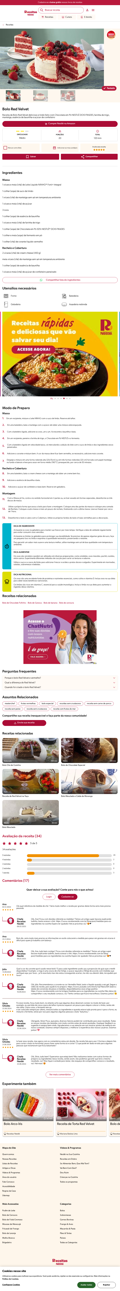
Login (49, 897)
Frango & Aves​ (66, 1224)
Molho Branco (8, 1238)
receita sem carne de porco (99, 703)
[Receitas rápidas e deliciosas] (60, 354)
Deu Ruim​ (64, 1173)
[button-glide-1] (58, 398)
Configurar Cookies (11, 1285)
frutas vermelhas (28, 703)
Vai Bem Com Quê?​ (68, 1168)
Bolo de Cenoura (9, 1215)
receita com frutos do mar (64, 709)
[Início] (31, 13)
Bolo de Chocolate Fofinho (14, 603)
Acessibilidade (8, 1186)
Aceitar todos (86, 1285)
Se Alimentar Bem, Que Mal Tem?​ (74, 1164)
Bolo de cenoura (66, 603)
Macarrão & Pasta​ (67, 1229)
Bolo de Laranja (9, 1233)
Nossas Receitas (9, 1159)
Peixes (63, 1238)
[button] (89, 157)
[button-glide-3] (64, 398)
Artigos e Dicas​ (9, 1168)
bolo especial (47, 703)
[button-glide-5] (70, 398)
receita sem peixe (12, 709)
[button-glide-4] (67, 398)
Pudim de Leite (8, 1211)
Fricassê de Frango (10, 1229)
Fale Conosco (8, 1182)
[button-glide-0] (55, 398)
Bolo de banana (50, 603)
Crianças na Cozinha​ (69, 1177)
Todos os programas (69, 1182)
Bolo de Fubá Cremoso (12, 1220)
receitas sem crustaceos (70, 703)
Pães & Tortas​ (66, 1233)
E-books (88, 17)
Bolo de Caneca (35, 603)
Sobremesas (65, 1215)
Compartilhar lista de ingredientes (63, 280)
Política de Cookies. (10, 1279)
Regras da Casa (9, 1191)
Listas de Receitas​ (10, 1164)
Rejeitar (106, 1285)
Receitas (49, 17)
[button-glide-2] (61, 398)
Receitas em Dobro (68, 1159)
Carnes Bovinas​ (67, 1220)
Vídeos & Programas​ (11, 1173)
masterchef (10, 703)
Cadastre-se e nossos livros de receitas (60, 2)
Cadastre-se (67, 897)
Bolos (62, 1211)
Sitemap (6, 1195)
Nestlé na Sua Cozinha (70, 1154)
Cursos (68, 17)
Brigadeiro (7, 1242)
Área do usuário (9, 1177)
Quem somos (8, 1154)
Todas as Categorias (68, 1242)
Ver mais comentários (60, 1074)
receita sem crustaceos (37, 709)
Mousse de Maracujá (11, 1224)
